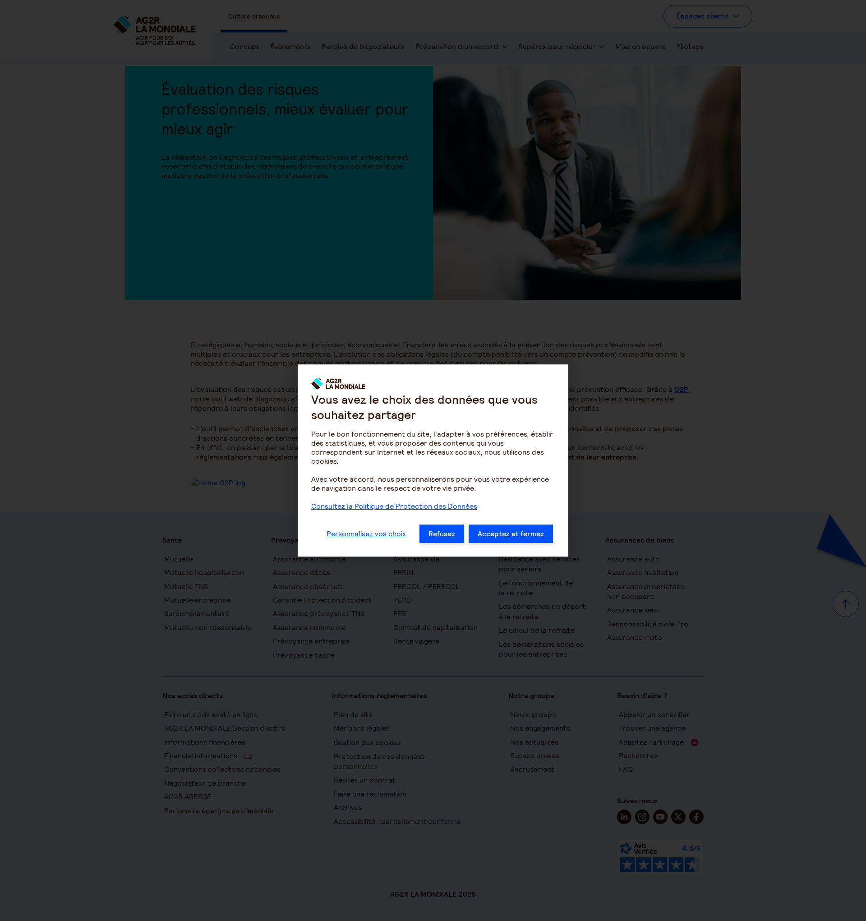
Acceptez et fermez (511, 534)
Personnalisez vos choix (366, 534)
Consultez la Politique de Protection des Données (394, 506)
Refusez (441, 534)
